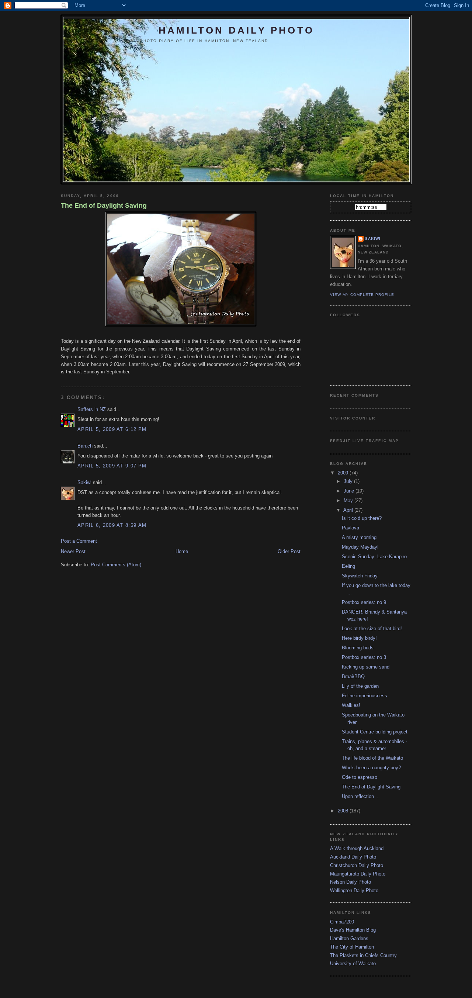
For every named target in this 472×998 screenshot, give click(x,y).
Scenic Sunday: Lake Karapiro (374, 556)
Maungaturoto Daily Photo (357, 874)
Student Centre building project (374, 732)
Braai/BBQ (353, 676)
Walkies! (351, 705)
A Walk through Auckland (357, 848)
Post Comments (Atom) (116, 564)
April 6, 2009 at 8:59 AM (111, 525)
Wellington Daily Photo (354, 890)
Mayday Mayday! (360, 547)
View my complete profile (362, 295)
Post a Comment (79, 541)
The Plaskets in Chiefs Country (363, 955)
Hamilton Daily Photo (236, 30)
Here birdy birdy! (359, 638)
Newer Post (73, 551)
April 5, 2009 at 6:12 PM (111, 429)
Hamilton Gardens (349, 938)
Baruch (85, 446)
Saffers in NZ (91, 409)
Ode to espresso (359, 777)
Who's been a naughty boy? (371, 767)
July (349, 481)
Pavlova (350, 528)
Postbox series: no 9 (364, 602)
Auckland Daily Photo (353, 857)
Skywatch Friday (360, 576)
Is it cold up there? (362, 518)
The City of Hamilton (352, 947)
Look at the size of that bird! (372, 628)
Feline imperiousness (364, 695)
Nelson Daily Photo (350, 882)
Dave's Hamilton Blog (353, 930)
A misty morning (359, 537)
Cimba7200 (342, 922)
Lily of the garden (360, 686)
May (349, 500)
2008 (344, 811)
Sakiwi (84, 482)
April (348, 510)
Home (182, 551)
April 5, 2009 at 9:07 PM (111, 466)
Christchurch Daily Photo (356, 865)
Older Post (289, 551)
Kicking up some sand (365, 667)
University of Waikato (353, 963)
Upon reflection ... (361, 796)
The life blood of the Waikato (372, 758)
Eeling (348, 566)
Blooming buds (358, 647)
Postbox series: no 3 (364, 657)
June (349, 491)
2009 (344, 473)
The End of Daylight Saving (104, 205)
